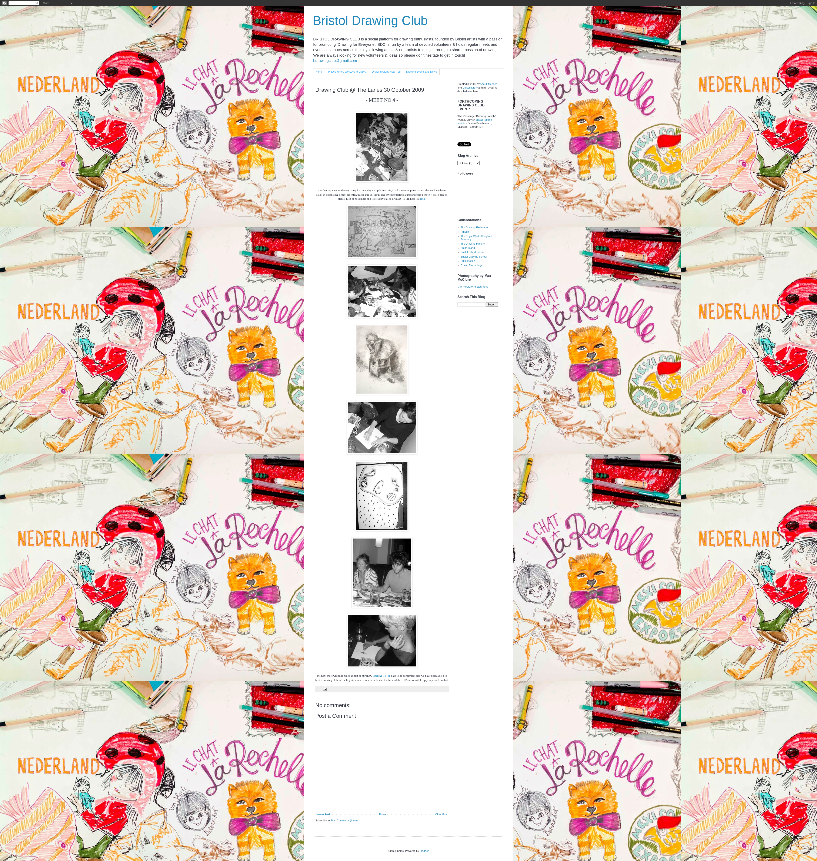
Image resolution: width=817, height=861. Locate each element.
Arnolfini (465, 231)
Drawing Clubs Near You (386, 71)
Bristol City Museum (472, 252)
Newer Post (323, 814)
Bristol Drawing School (474, 256)
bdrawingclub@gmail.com (335, 61)
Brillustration (468, 260)
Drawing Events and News (421, 71)
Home (319, 71)
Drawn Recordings (471, 265)
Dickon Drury (470, 87)
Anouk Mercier (488, 84)
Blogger (424, 851)
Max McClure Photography (472, 286)
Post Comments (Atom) (344, 820)
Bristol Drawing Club (370, 20)
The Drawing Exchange (474, 227)
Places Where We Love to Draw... (347, 71)
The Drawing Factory (473, 243)
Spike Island (468, 247)
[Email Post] (324, 689)
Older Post (441, 814)
